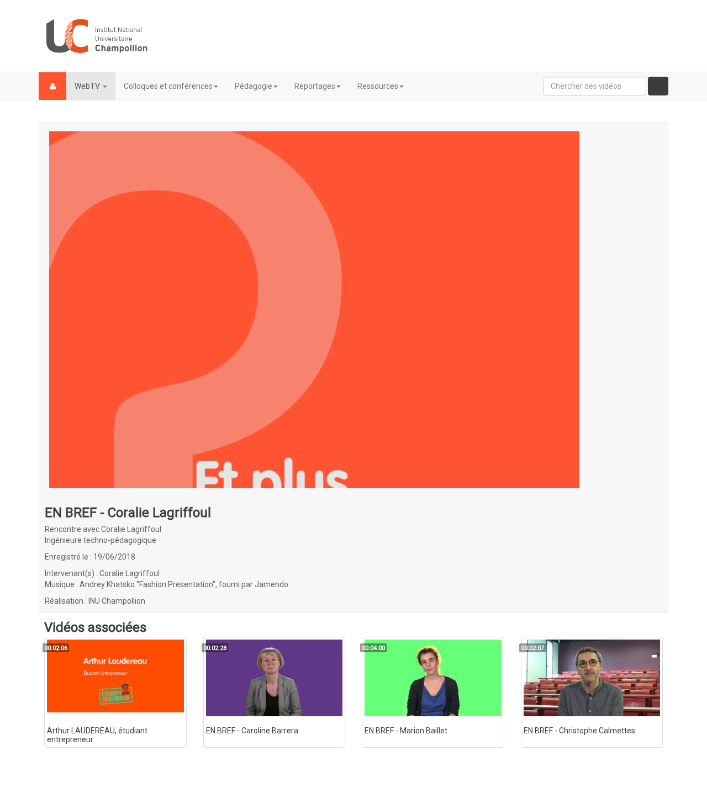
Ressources (377, 86)
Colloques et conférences (168, 86)
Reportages (314, 86)
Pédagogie (253, 86)
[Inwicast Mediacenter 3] (97, 36)
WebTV (88, 86)
